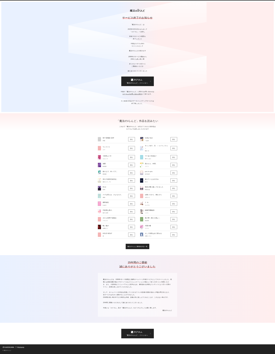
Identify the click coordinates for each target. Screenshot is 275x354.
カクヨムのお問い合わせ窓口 (132, 94)
